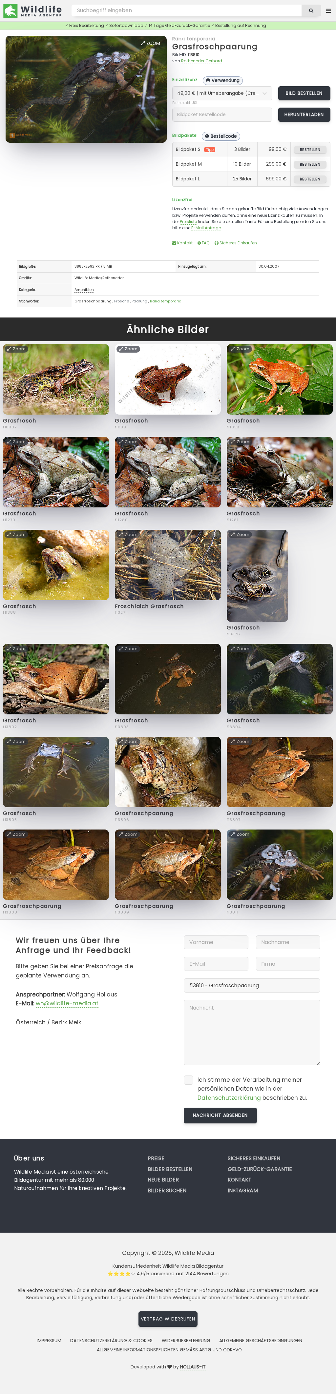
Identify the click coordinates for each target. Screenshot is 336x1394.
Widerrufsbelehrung (186, 1340)
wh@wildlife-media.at (67, 1003)
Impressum (49, 1340)
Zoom (152, 43)
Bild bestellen (304, 93)
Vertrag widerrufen (168, 1319)
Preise (156, 1158)
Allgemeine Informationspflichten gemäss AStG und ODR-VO (169, 1349)
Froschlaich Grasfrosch (149, 606)
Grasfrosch (19, 420)
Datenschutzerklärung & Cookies (111, 1340)
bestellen (310, 149)
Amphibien (84, 289)
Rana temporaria (194, 38)
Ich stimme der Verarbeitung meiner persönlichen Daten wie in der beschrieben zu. (252, 1089)
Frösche (121, 301)
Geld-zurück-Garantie (260, 1169)
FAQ (205, 243)
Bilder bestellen (170, 1169)
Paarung (139, 301)
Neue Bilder (163, 1179)
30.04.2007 (269, 266)
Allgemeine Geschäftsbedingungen (260, 1340)
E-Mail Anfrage (206, 228)
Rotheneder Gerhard (201, 61)
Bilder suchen (167, 1190)
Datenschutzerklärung (229, 1098)
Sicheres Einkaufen (238, 243)
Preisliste (188, 221)
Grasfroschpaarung (215, 46)
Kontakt (184, 243)
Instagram (243, 1190)
